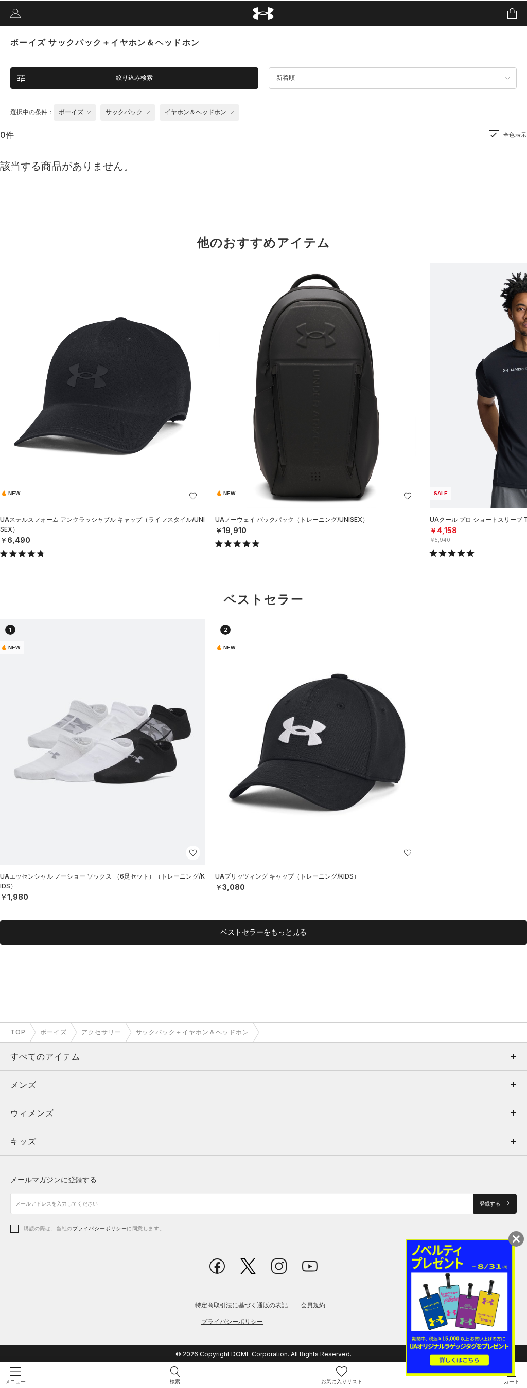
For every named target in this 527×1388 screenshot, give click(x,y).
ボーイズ (53, 1032)
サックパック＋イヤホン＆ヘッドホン (192, 1032)
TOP (18, 1032)
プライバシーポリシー (100, 1228)
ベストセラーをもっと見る (263, 932)
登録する (491, 1204)
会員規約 (313, 1305)
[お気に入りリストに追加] (193, 496)
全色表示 (515, 134)
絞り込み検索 (134, 77)
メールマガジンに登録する (53, 1179)
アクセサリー (101, 1032)
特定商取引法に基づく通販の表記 (241, 1305)
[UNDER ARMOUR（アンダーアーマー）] (264, 13)
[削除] (89, 112)
